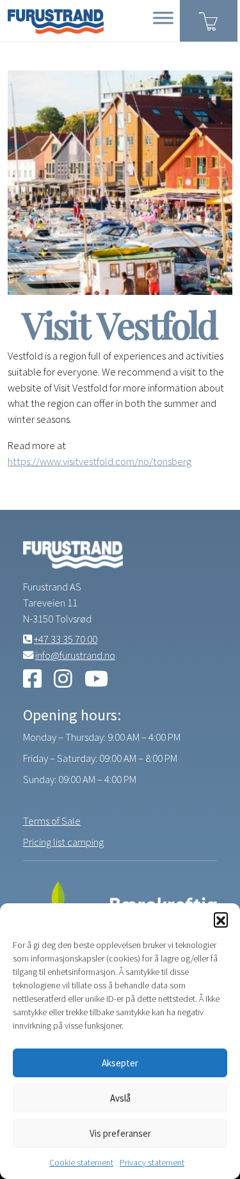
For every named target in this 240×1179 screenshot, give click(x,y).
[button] (220, 919)
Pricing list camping (63, 841)
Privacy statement (152, 1162)
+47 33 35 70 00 (65, 639)
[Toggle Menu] (163, 18)
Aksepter (120, 1063)
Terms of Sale (52, 820)
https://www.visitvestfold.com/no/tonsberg (99, 461)
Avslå (120, 1098)
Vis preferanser (120, 1133)
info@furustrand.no (75, 655)
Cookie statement (81, 1162)
